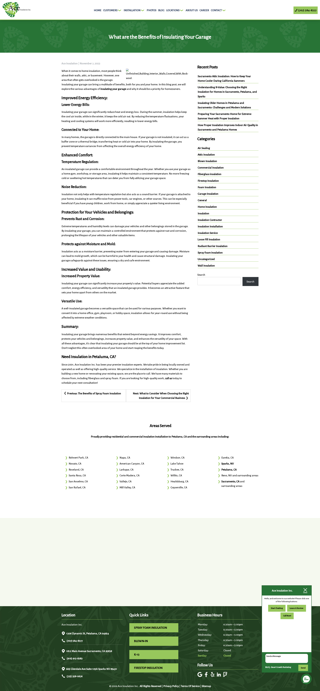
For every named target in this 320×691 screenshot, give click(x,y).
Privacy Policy (171, 686)
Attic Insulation (206, 154)
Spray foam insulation (210, 252)
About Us (192, 10)
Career (204, 10)
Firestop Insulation (208, 180)
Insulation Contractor (210, 219)
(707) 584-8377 (74, 640)
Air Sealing (204, 148)
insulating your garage (113, 89)
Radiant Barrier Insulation (213, 246)
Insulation (203, 213)
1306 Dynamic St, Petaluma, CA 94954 (87, 633)
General (202, 200)
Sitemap (206, 686)
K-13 (136, 654)
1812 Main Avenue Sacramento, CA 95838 (89, 651)
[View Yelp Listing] (213, 676)
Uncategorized (206, 259)
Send (303, 668)
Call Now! (287, 616)
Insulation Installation (210, 226)
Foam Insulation (207, 187)
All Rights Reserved (150, 686)
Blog (161, 10)
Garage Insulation (208, 193)
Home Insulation (207, 206)
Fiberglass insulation (209, 174)
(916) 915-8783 (74, 658)
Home (97, 10)
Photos (151, 10)
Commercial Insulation (211, 167)
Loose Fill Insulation (209, 239)
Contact (216, 10)
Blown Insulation (207, 161)
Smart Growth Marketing (281, 667)
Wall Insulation (206, 265)
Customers (110, 10)
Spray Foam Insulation (150, 627)
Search (201, 274)
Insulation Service (208, 233)
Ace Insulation (70, 63)
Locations (173, 10)
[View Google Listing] (200, 676)
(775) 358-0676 (74, 676)
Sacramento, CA (230, 481)
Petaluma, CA (229, 469)
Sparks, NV (227, 463)
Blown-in (141, 641)
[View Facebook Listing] (207, 676)
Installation (132, 10)
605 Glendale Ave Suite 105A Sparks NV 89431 (91, 669)
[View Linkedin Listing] (219, 676)
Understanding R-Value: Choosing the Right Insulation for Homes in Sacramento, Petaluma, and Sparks (227, 92)
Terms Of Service (190, 686)
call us (168, 378)
